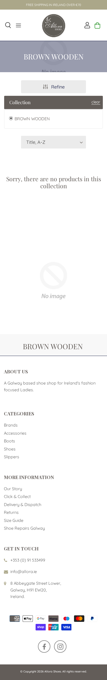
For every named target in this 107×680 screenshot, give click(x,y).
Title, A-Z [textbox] (35, 142)
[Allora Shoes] (53, 25)
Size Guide (13, 520)
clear (95, 102)
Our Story (13, 488)
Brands (11, 425)
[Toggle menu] (18, 25)
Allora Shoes (52, 671)
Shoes (10, 449)
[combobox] (53, 142)
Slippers (11, 456)
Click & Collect (17, 496)
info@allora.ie (23, 571)
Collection (20, 102)
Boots (9, 440)
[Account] (86, 25)
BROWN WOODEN (32, 118)
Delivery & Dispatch (22, 504)
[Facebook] (44, 646)
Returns (11, 512)
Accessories (15, 433)
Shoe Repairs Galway (24, 528)
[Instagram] (60, 646)
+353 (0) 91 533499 (27, 560)
